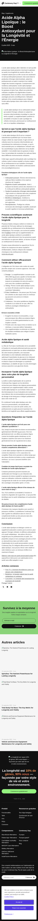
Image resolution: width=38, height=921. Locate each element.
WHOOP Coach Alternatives (10, 845)
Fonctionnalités (6, 812)
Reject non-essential (19, 908)
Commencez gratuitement (19, 791)
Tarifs (3, 815)
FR (18, 3)
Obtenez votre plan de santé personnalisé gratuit (17, 556)
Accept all (19, 902)
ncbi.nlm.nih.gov (7, 254)
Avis (3, 818)
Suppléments (9, 13)
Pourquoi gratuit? (24, 837)
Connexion (5, 824)
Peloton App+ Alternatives (9, 837)
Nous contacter (23, 840)
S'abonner (18, 626)
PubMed (8, 233)
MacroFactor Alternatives (9, 834)
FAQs (3, 821)
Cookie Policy (9, 896)
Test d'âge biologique (25, 812)
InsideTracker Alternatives (9, 856)
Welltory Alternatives (8, 848)
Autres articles (13, 642)
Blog (3, 13)
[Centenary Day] (9, 3)
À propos (21, 834)
